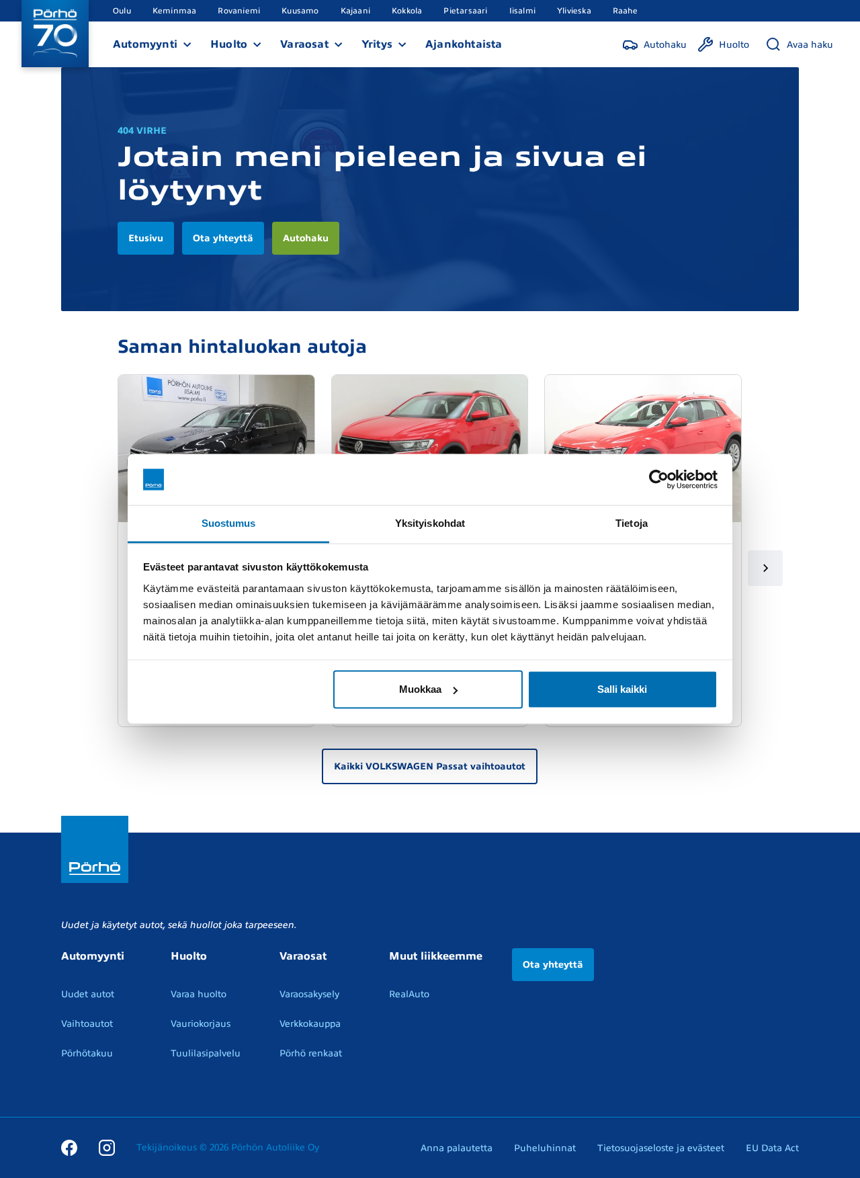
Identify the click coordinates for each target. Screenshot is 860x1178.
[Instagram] (107, 1148)
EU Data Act (772, 1148)
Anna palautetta (456, 1148)
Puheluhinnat (545, 1148)
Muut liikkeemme (435, 956)
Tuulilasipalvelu (206, 1053)
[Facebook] (69, 1148)
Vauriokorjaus (200, 1024)
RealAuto (409, 994)
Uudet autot (87, 994)
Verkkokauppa (310, 1024)
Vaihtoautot (87, 1024)
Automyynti (145, 44)
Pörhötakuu (87, 1053)
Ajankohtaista (464, 44)
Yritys (376, 44)
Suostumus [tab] (229, 523)
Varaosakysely (309, 994)
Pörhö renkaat (311, 1053)
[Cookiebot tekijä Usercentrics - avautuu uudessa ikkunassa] (659, 480)
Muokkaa (420, 689)
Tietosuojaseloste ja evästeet (660, 1148)
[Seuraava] (765, 568)
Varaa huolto (198, 994)
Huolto (228, 44)
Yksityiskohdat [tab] (430, 523)
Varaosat (304, 44)
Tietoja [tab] (631, 523)
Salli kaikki (622, 689)
